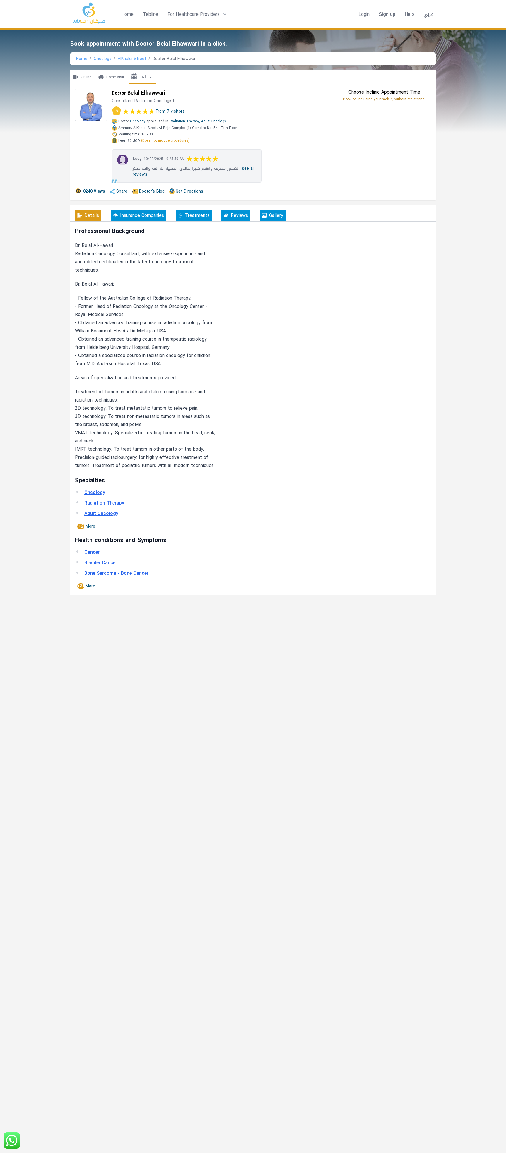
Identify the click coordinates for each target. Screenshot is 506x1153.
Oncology (102, 59)
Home (127, 14)
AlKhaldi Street (132, 59)
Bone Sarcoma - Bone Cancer (116, 573)
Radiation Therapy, (185, 121)
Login (364, 14)
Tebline (150, 14)
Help (409, 14)
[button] (198, 14)
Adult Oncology (213, 121)
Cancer (92, 552)
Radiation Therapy (104, 502)
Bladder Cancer (100, 562)
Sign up (387, 14)
